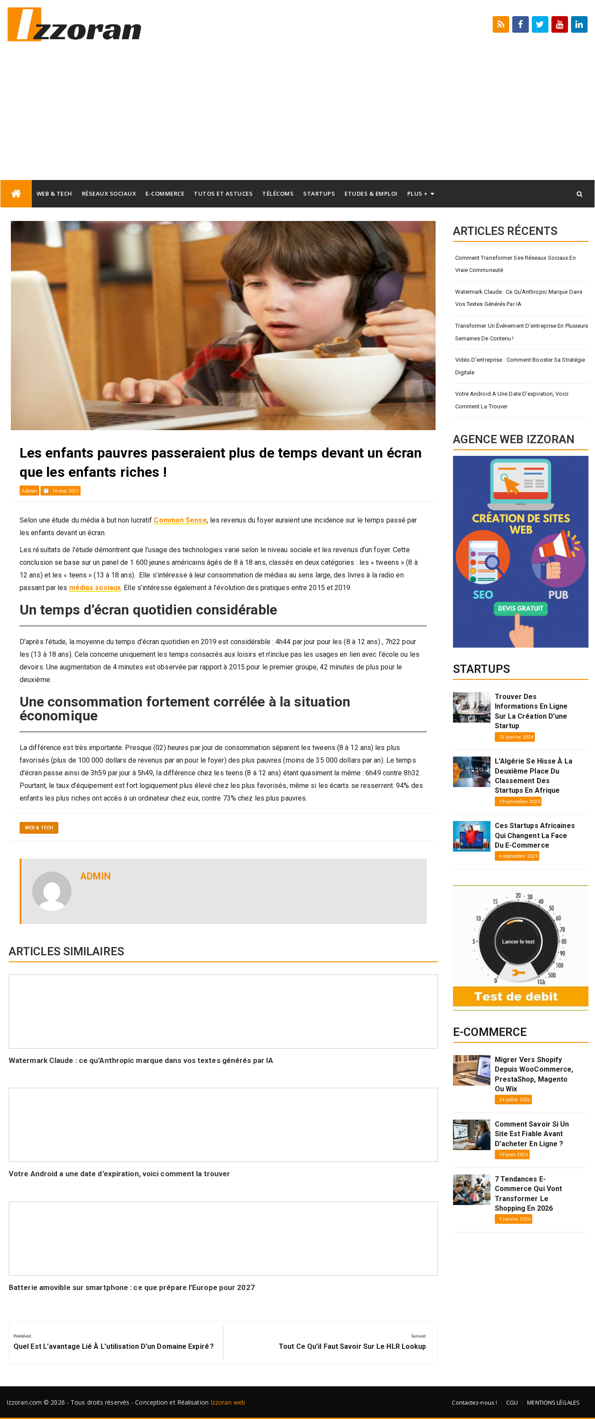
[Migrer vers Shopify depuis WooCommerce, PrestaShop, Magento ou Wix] (471, 1070)
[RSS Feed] (501, 24)
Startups (319, 193)
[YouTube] (559, 24)
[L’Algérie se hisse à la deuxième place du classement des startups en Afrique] (471, 772)
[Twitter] (540, 24)
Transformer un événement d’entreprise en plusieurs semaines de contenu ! (521, 332)
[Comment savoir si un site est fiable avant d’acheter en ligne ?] (471, 1135)
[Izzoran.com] (16, 193)
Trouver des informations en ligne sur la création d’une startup (531, 711)
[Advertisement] (297, 114)
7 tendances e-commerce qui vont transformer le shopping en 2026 (528, 1193)
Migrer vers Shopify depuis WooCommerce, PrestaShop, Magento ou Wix (534, 1074)
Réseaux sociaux (109, 193)
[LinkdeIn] (579, 24)
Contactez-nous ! (474, 1402)
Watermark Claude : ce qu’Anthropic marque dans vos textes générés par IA (141, 1060)
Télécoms (278, 193)
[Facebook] (520, 24)
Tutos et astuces (223, 193)
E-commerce (164, 193)
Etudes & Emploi (371, 193)
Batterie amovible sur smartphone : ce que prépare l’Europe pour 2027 (132, 1287)
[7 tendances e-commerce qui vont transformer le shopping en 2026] (471, 1190)
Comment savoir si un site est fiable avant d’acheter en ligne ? (532, 1134)
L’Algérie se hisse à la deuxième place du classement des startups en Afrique (533, 775)
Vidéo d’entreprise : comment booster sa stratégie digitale (520, 366)
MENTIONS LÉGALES (553, 1402)
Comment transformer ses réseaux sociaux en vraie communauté (515, 264)
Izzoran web (227, 1402)
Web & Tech (54, 193)
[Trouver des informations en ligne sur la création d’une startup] (471, 707)
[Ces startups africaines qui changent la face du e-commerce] (471, 836)
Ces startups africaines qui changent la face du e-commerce (535, 835)
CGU (512, 1402)
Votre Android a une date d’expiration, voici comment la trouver (119, 1173)
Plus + (417, 193)
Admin (29, 490)
